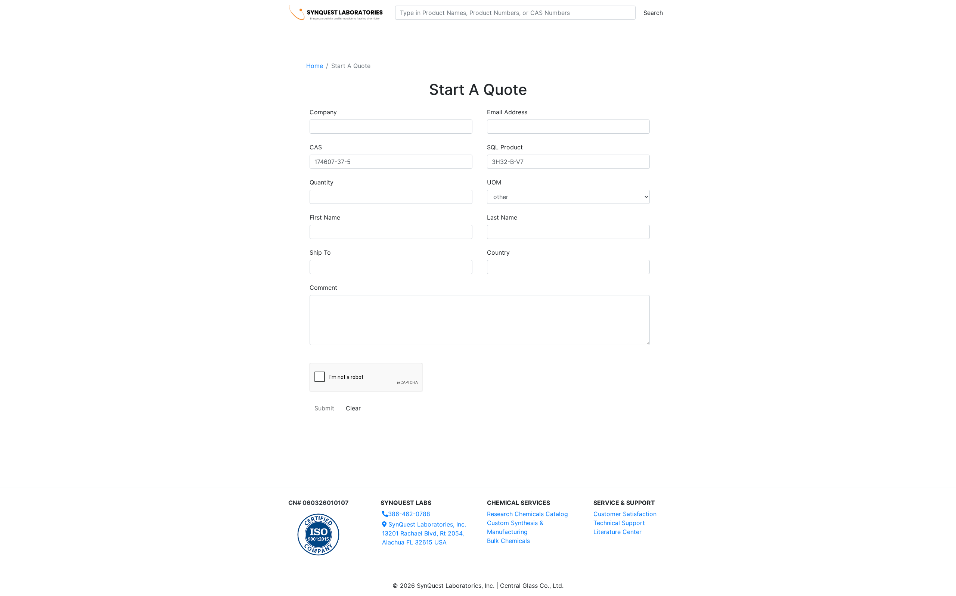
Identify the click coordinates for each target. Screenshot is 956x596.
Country (498, 252)
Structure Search (392, 34)
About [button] (574, 34)
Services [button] (540, 34)
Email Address (507, 112)
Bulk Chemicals (508, 540)
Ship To (320, 252)
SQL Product (505, 147)
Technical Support (619, 523)
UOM (494, 182)
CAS (316, 147)
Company (323, 112)
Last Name (502, 217)
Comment (323, 287)
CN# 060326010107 (318, 502)
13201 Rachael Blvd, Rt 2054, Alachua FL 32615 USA (424, 533)
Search (653, 12)
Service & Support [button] (451, 34)
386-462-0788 (409, 514)
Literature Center (617, 532)
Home (314, 65)
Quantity (321, 182)
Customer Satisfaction (625, 514)
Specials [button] (502, 34)
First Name (325, 217)
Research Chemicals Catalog (527, 514)
